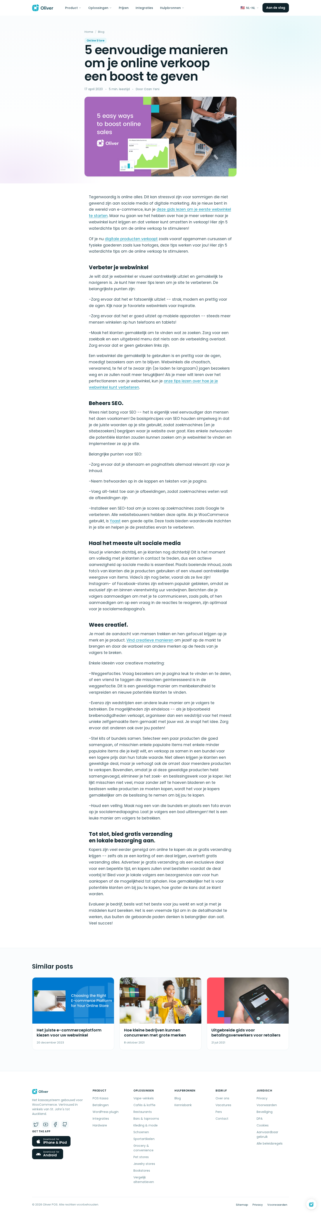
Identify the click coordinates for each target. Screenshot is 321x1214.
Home (89, 32)
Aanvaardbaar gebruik (267, 1134)
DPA (259, 1118)
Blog (101, 32)
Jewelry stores (144, 1164)
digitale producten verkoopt (131, 238)
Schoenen (141, 1132)
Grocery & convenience (143, 1147)
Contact (222, 1118)
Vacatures (223, 1105)
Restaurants (142, 1112)
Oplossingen (98, 8)
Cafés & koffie (144, 1105)
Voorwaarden (267, 1105)
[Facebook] (55, 1124)
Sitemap (242, 1205)
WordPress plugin (106, 1112)
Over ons (222, 1098)
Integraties (144, 8)
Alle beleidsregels (270, 1143)
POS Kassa (100, 1098)
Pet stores (141, 1157)
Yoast (115, 521)
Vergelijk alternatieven (143, 1179)
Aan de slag (275, 7)
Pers (219, 1112)
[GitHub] (65, 1124)
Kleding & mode (145, 1125)
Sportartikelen (144, 1139)
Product (71, 8)
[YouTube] (46, 1124)
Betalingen (101, 1105)
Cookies (263, 1125)
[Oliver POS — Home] (42, 8)
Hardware (100, 1125)
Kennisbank (183, 1105)
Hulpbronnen (170, 8)
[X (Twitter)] (36, 1124)
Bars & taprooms (146, 1118)
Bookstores (141, 1170)
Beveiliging (265, 1112)
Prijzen (124, 8)
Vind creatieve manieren (149, 640)
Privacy (262, 1098)
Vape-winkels (143, 1098)
